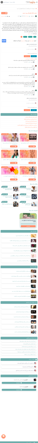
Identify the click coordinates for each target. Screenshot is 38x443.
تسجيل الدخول (6, 2)
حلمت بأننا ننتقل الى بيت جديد (21, 8)
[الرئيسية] (36, 8)
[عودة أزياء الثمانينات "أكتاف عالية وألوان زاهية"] (28, 137)
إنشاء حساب (12, 2)
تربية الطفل (3, 201)
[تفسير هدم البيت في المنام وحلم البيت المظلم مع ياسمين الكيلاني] (28, 154)
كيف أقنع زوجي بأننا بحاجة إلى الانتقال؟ (31, 127)
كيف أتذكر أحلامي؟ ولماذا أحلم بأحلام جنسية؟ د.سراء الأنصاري (10, 143)
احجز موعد (18, 383)
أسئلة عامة (21, 134)
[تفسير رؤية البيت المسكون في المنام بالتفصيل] (34, 196)
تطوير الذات (3, 167)
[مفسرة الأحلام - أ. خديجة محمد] (36, 59)
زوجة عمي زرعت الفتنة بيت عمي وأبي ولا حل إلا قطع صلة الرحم (27, 125)
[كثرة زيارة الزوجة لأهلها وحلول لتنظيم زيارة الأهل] (34, 204)
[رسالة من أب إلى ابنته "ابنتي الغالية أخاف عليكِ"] (28, 170)
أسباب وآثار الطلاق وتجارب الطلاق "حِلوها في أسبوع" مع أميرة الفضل (10, 160)
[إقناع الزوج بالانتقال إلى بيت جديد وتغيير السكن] (34, 189)
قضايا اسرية (3, 150)
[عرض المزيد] (21, 37)
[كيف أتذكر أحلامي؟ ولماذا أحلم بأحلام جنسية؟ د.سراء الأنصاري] (9, 137)
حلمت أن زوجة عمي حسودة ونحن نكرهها (30, 119)
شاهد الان (31, 146)
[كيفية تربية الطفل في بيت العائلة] (15, 204)
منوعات (33, 8)
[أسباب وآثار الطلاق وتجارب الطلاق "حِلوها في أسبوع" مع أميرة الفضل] (9, 154)
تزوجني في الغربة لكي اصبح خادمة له (31, 121)
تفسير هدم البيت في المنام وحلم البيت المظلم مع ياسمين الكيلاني (28, 160)
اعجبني (32, 62)
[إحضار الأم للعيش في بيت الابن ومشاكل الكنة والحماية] (15, 189)
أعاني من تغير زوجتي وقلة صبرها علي (31, 117)
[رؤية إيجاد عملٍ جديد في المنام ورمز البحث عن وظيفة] (15, 196)
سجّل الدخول (34, 56)
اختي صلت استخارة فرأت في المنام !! (31, 123)
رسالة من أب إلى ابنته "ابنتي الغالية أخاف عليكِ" (29, 176)
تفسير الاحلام (29, 8)
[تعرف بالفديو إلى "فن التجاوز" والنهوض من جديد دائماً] (9, 170)
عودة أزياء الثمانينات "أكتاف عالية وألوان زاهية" (28, 143)
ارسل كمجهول (27, 56)
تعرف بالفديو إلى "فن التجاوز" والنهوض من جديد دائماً (10, 176)
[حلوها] (36, 2)
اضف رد (29, 62)
